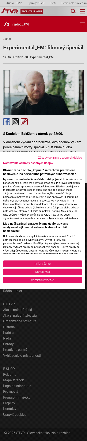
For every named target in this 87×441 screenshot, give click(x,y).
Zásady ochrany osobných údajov (60, 157)
